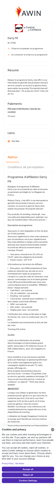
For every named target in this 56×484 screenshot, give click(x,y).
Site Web (15, 141)
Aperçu (12, 157)
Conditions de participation (26, 167)
